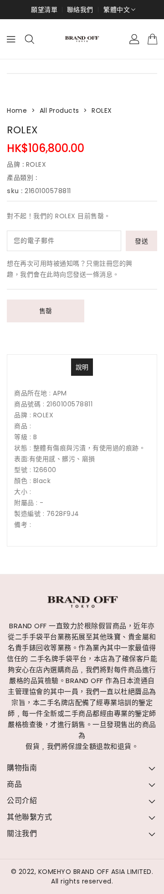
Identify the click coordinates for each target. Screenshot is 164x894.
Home (17, 110)
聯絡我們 (80, 9)
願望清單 (44, 9)
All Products (59, 110)
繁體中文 (116, 9)
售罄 (45, 311)
